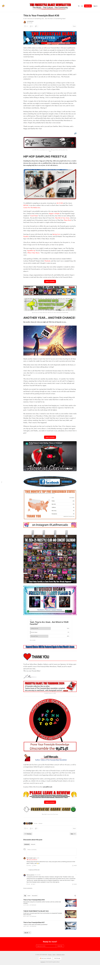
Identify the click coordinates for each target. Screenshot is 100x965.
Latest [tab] (28, 895)
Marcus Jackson (30, 875)
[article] (50, 903)
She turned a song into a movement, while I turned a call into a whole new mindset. (42, 902)
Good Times (34, 216)
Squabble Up (31, 250)
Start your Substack (46, 958)
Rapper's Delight (54, 213)
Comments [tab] (26, 844)
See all (26, 932)
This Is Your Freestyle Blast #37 (34, 922)
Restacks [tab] (33, 844)
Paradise (26, 236)
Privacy (50, 954)
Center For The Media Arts (31, 208)
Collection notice (60, 954)
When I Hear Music (33, 253)
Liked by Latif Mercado (32, 859)
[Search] (78, 5)
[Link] (21, 156)
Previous (29, 834)
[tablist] (29, 844)
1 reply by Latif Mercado (34, 870)
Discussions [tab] (34, 895)
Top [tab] (25, 895)
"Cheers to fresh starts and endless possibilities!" (35, 924)
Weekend (47, 261)
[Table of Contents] (2, 482)
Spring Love (56, 234)
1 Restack (40, 823)
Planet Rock (67, 220)
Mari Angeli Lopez (31, 858)
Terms (53, 954)
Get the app (57, 958)
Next (72, 834)
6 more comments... (28, 888)
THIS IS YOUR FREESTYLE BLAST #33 (36, 911)
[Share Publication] (82, 5)
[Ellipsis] (76, 858)
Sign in (95, 6)
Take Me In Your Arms (62, 218)
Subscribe (88, 6)
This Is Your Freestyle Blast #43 (34, 900)
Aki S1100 (59, 203)
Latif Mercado (30, 21)
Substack (43, 962)
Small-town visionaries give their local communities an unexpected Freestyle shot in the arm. (42, 913)
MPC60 (25, 205)
